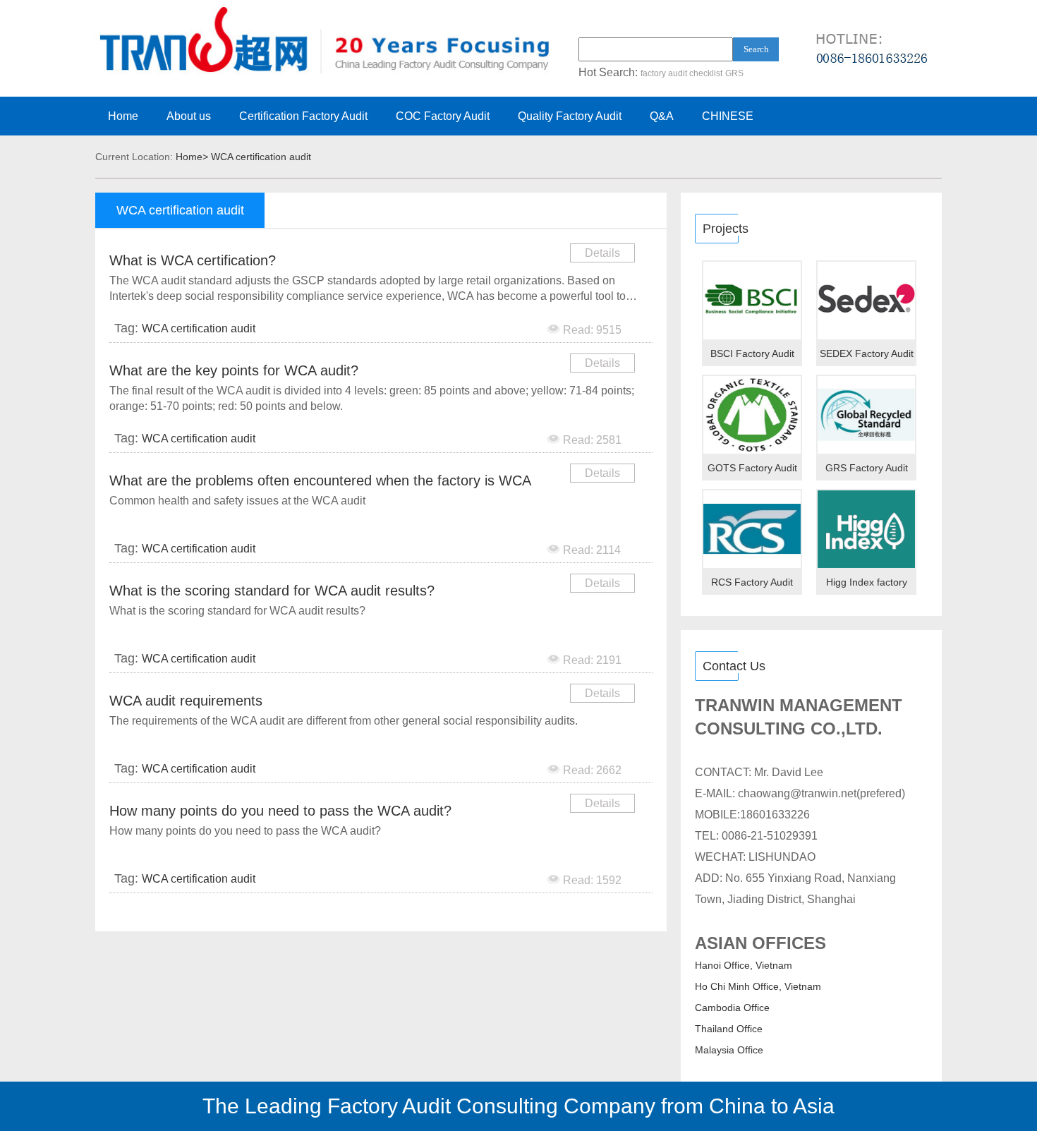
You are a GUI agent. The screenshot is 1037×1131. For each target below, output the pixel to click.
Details (602, 253)
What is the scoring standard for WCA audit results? (272, 590)
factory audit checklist (681, 73)
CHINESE (727, 116)
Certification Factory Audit (303, 116)
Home (123, 116)
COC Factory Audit (443, 116)
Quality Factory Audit (569, 116)
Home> (192, 156)
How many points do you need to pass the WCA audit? (280, 810)
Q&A (662, 116)
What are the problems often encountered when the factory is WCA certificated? (319, 483)
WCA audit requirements (185, 700)
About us (188, 116)
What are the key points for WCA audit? (233, 370)
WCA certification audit (261, 156)
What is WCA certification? (192, 260)
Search (756, 49)
